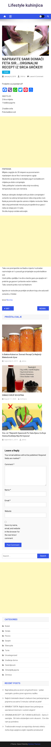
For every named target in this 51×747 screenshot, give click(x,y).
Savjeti (8, 641)
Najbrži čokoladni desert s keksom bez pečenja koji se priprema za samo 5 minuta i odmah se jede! (27, 700)
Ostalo (6, 72)
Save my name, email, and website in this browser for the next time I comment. (12, 531)
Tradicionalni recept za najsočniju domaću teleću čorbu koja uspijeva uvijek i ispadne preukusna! (25, 728)
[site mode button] (41, 16)
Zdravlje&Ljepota (12, 670)
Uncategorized (11, 655)
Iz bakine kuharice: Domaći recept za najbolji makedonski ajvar (21, 355)
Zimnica (8, 675)
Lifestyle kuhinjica (25, 5)
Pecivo (7, 636)
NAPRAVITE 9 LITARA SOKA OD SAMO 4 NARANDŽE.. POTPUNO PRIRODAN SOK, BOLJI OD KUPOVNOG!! (10, 309)
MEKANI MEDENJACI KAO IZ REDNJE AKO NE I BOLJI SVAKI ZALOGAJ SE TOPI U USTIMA (44, 309)
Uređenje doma (11, 660)
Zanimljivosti (10, 665)
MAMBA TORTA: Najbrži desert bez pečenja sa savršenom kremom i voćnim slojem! (24, 708)
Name (8, 490)
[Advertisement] (25, 141)
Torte (7, 650)
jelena (22, 76)
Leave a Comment (36, 76)
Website (8, 511)
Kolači (7, 626)
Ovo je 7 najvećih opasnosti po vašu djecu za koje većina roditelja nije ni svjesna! (24, 434)
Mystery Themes (34, 744)
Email (8, 500)
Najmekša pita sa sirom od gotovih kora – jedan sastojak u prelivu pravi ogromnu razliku (24, 691)
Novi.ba (10, 300)
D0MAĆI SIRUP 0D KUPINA (13, 395)
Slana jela (9, 646)
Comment (9, 464)
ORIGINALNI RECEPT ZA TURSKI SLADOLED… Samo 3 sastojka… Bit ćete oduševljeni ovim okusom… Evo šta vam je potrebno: (27, 718)
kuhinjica (23, 399)
